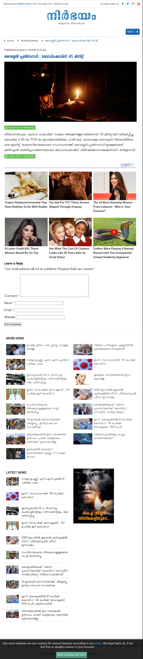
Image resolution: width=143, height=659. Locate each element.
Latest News (16, 472)
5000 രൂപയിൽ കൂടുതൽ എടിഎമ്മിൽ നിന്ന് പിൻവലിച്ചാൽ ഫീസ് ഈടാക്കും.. (44, 542)
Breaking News (29, 40)
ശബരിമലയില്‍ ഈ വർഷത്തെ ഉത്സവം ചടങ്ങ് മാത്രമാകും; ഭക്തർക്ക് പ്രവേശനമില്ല (45, 615)
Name (9, 303)
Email (8, 310)
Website (9, 318)
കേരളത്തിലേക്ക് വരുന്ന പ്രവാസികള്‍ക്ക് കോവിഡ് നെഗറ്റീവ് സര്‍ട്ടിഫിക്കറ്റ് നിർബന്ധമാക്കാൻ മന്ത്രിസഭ (44, 573)
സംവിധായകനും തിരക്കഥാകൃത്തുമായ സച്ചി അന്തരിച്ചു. (44, 555)
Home (10, 40)
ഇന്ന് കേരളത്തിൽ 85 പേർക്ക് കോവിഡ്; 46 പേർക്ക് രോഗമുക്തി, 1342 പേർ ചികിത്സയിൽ (43, 601)
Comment (11, 296)
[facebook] (123, 5)
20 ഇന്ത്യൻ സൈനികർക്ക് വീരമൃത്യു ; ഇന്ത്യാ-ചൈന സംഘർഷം (44, 584)
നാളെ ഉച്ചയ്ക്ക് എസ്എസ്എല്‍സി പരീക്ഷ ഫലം (42, 481)
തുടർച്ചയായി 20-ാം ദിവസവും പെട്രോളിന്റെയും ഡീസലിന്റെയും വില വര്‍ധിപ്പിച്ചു (44, 512)
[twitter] (127, 5)
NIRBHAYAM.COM (26, 3)
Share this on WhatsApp (22, 127)
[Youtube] (138, 5)
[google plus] (133, 5)
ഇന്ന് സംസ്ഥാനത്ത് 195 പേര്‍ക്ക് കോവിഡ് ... (42, 496)
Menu (131, 31)
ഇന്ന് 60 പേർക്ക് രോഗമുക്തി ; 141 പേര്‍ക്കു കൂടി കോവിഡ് (42, 525)
